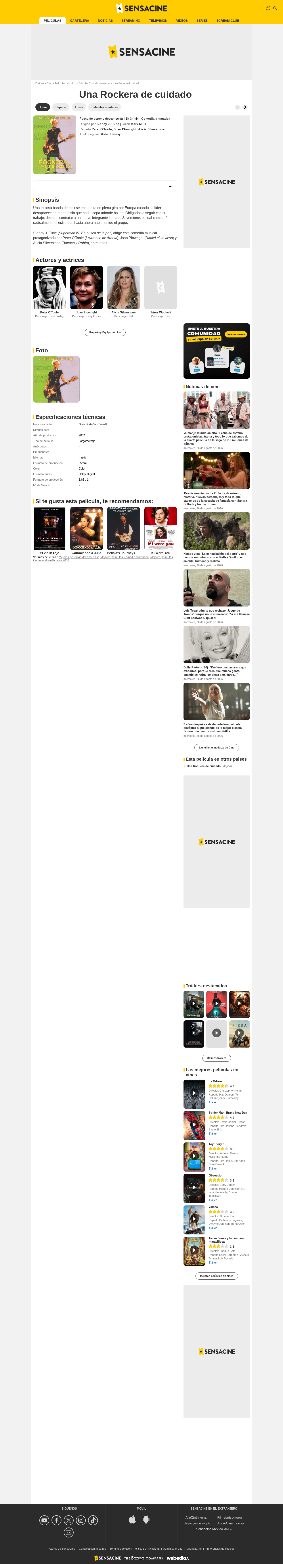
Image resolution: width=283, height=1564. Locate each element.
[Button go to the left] (237, 107)
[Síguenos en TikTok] (93, 1520)
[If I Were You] (160, 528)
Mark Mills (138, 124)
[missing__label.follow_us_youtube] (45, 1520)
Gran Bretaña (87, 424)
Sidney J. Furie (108, 124)
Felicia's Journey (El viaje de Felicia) (135, 553)
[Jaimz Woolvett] (160, 287)
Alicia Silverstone (151, 129)
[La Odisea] (194, 1094)
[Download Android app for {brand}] (148, 1519)
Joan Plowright (125, 129)
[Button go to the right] (245, 107)
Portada (39, 83)
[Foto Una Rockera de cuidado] (56, 379)
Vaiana (213, 1207)
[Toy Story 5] (194, 1157)
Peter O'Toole (102, 129)
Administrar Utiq (172, 1548)
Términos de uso (120, 1548)
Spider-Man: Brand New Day (228, 1112)
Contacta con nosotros (92, 1548)
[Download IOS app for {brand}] (134, 1519)
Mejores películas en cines (216, 1276)
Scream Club (227, 20)
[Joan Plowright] (86, 287)
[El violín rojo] (49, 528)
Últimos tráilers (216, 1058)
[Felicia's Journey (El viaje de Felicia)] (123, 528)
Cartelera (79, 20)
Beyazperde (192, 1523)
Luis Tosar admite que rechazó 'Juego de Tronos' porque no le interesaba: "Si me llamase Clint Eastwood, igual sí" (217, 614)
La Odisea (215, 1081)
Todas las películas (65, 83)
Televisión (158, 20)
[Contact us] (69, 1532)
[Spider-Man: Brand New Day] (194, 1125)
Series (202, 20)
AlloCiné (191, 1517)
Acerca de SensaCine (62, 1548)
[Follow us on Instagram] (81, 1520)
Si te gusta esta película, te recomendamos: (94, 501)
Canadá (102, 424)
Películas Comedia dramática (94, 83)
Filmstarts (224, 1517)
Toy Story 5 (216, 1144)
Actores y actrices (59, 260)
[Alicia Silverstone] (123, 287)
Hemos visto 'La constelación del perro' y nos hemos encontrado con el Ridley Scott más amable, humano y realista (215, 557)
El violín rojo (49, 553)
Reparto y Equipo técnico (105, 332)
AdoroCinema (227, 1523)
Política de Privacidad (147, 1548)
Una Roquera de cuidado (209, 766)
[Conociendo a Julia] (86, 528)
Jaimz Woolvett (160, 312)
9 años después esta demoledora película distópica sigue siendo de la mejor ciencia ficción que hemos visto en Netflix (213, 727)
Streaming (131, 20)
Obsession (216, 1175)
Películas (52, 20)
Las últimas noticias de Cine (216, 747)
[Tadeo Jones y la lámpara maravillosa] (194, 1251)
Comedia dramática (155, 118)
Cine (49, 83)
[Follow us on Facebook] (57, 1520)
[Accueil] (141, 8)
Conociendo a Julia (86, 553)
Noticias (105, 20)
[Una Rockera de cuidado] (54, 144)
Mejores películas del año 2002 (79, 557)
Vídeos (182, 20)
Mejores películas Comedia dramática (124, 557)
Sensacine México (209, 1529)
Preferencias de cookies (219, 1548)
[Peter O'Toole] (49, 287)
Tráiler (213, 1102)
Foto (41, 350)
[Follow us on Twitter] (69, 1520)
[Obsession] (194, 1188)
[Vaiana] (194, 1219)
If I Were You (160, 553)
